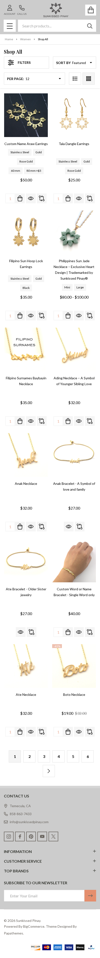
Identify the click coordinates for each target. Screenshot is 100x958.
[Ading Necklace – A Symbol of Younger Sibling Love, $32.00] (74, 349)
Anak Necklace (26, 483)
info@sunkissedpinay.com (29, 822)
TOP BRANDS (16, 871)
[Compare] (42, 198)
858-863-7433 (21, 814)
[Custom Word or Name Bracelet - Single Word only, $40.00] (74, 560)
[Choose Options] (20, 198)
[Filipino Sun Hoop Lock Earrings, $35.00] (26, 232)
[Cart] (90, 10)
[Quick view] (31, 198)
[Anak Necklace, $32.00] (26, 455)
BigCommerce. (34, 926)
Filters (24, 62)
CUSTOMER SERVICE (23, 861)
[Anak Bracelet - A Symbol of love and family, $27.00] (74, 455)
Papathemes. (14, 933)
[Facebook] (20, 836)
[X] (53, 836)
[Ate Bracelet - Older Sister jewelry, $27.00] (26, 560)
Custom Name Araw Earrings (26, 144)
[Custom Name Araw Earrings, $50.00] (26, 115)
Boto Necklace (74, 694)
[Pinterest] (31, 836)
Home (9, 39)
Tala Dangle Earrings (74, 144)
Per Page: (15, 79)
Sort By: (63, 63)
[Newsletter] (90, 895)
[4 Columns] (89, 79)
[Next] (49, 771)
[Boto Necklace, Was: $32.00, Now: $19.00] (74, 666)
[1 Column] (75, 79)
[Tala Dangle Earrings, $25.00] (74, 115)
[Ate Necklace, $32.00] (26, 666)
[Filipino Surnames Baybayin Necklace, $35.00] (26, 349)
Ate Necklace (26, 694)
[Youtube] (42, 836)
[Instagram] (8, 836)
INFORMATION (18, 851)
